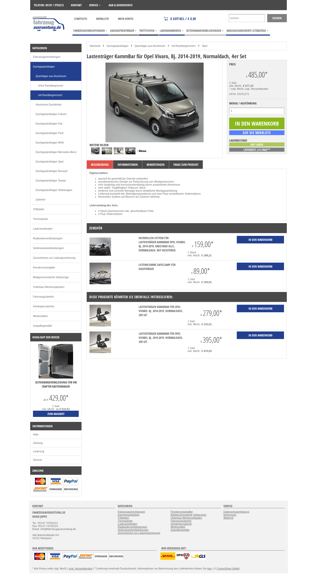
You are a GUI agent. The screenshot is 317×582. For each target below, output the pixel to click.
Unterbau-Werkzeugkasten (48, 287)
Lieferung (38, 451)
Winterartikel (40, 316)
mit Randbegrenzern (183, 45)
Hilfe (35, 434)
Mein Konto (125, 19)
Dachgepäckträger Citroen (51, 114)
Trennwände (40, 219)
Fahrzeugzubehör (43, 296)
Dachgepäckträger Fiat (49, 123)
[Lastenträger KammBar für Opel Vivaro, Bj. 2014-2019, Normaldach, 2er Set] (100, 325)
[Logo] (48, 37)
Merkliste (102, 19)
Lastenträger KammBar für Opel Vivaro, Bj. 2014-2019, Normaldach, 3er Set (161, 337)
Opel (204, 45)
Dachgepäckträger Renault (51, 171)
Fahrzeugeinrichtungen (46, 56)
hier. (209, 568)
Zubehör (41, 199)
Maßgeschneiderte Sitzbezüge (51, 277)
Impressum (229, 514)
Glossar (37, 459)
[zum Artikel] (56, 377)
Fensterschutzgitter (44, 267)
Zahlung (38, 443)
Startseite (80, 19)
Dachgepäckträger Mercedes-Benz (56, 152)
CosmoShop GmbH (228, 568)
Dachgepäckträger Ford (49, 133)
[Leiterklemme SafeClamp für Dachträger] (100, 283)
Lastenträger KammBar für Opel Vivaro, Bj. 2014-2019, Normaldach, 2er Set (161, 311)
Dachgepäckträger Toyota (51, 180)
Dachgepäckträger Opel (50, 161)
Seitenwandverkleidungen (48, 248)
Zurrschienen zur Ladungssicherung (54, 257)
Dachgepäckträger (118, 45)
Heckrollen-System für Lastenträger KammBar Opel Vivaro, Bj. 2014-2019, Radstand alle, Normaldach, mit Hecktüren (162, 244)
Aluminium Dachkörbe (49, 104)
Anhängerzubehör (43, 306)
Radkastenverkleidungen (48, 238)
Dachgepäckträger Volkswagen (54, 190)
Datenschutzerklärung (236, 511)
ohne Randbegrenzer (50, 85)
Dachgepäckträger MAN (50, 142)
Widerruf (228, 517)
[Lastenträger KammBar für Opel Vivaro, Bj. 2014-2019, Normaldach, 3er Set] (100, 352)
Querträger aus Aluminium (150, 45)
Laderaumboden (43, 228)
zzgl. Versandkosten (256, 88)
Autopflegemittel (42, 325)
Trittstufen (38, 209)
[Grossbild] (154, 141)
